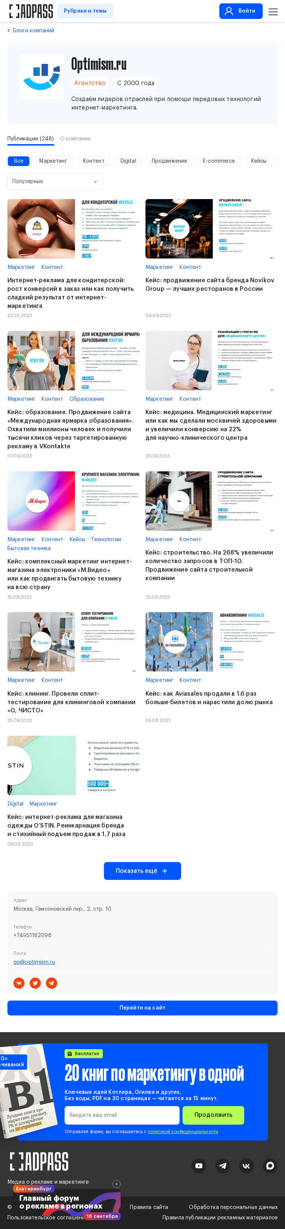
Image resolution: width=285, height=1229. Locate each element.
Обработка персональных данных (233, 1207)
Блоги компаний (33, 30)
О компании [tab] (75, 139)
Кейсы (259, 161)
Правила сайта (149, 1207)
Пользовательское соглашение (47, 1217)
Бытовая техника (29, 548)
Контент (94, 161)
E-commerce (219, 161)
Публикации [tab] (30, 139)
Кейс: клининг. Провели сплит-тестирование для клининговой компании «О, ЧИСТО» (71, 702)
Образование (87, 399)
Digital (128, 161)
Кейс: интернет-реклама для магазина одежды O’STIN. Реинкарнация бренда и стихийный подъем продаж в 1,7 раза (66, 825)
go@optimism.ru (34, 962)
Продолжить (213, 1115)
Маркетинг (53, 161)
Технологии (106, 539)
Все (18, 161)
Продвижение (169, 161)
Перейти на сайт (142, 1008)
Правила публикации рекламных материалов (220, 1217)
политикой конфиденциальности (183, 1131)
